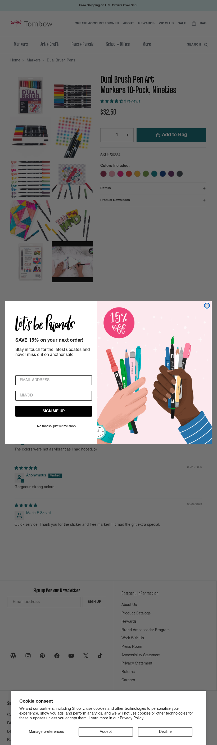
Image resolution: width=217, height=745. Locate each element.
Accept (106, 732)
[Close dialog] (207, 305)
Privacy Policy (131, 718)
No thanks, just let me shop (56, 426)
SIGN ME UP (54, 411)
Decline (165, 732)
